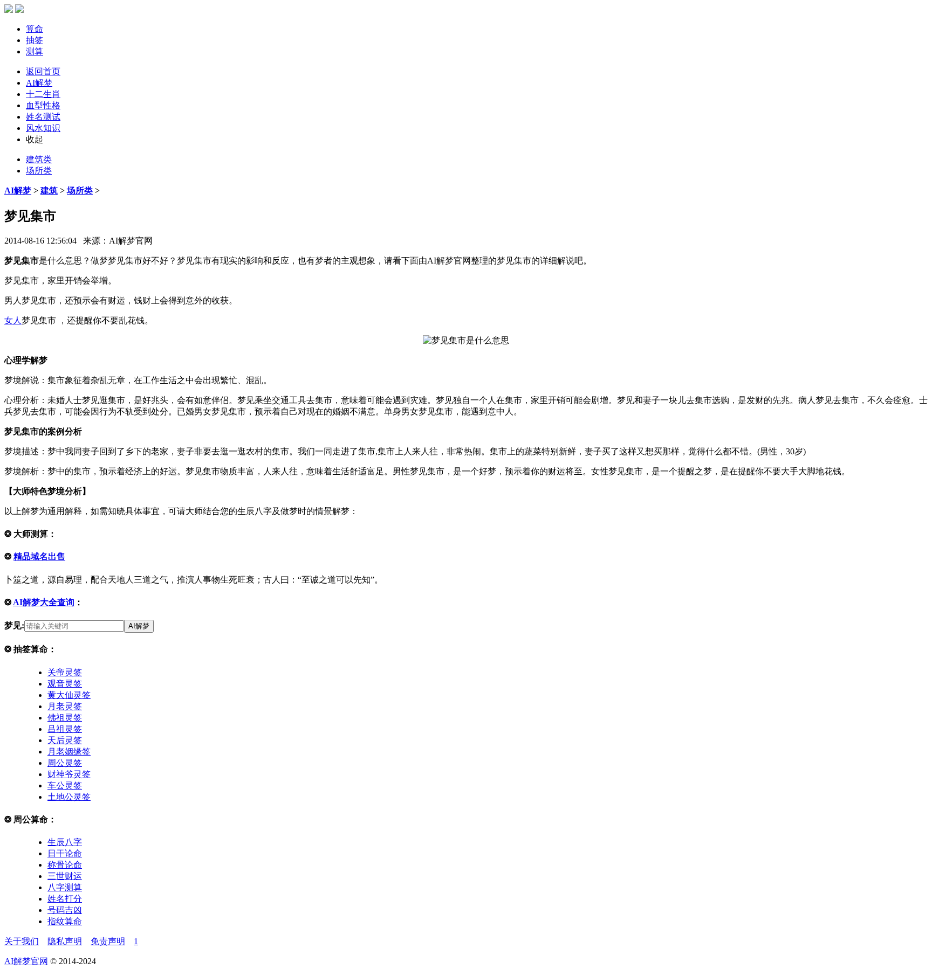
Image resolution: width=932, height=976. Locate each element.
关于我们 (21, 941)
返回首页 (43, 71)
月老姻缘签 (69, 751)
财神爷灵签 (69, 774)
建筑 (49, 190)
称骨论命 (64, 864)
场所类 (39, 170)
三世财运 (64, 876)
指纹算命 (64, 921)
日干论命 (64, 853)
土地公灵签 (69, 796)
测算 (34, 51)
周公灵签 (64, 762)
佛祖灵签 (64, 717)
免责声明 (108, 941)
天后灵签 (64, 740)
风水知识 (43, 128)
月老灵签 (64, 706)
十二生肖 (43, 94)
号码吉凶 (64, 910)
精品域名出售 (39, 556)
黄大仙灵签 (69, 695)
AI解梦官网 (26, 961)
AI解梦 (39, 82)
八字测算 (64, 887)
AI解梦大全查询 (43, 602)
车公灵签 (64, 785)
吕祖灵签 (64, 728)
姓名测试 (43, 116)
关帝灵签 (64, 672)
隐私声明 (64, 941)
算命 (34, 28)
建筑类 (39, 159)
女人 (13, 320)
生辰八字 (64, 842)
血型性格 (43, 105)
